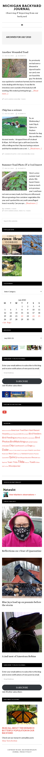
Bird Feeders (35, 433)
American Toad (17, 430)
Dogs (32, 154)
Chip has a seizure (12, 110)
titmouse (27, 462)
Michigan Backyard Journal (22, 7)
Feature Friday (13, 450)
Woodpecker (15, 466)
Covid (25, 446)
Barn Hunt (28, 430)
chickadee (5, 446)
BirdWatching (17, 441)
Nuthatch (24, 454)
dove (34, 446)
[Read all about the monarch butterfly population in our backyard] (22, 714)
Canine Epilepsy (11, 154)
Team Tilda (12, 462)
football (19, 450)
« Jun (4, 322)
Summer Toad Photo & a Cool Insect (22, 164)
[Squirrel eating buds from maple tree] (32, 245)
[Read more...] (36, 148)
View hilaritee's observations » (22, 495)
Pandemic (31, 454)
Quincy (13, 457)
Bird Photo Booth (21, 438)
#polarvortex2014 (6, 430)
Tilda (21, 461)
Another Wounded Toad (15, 52)
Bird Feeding (8, 437)
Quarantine (5, 457)
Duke (5, 449)
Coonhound (19, 445)
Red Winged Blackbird (24, 457)
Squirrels (4, 462)
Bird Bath (26, 434)
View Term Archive (9, 741)
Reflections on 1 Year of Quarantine (21, 550)
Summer (8, 208)
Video (38, 462)
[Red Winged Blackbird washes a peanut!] (12, 266)
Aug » (9, 322)
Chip (19, 154)
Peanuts (36, 454)
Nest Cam (12, 453)
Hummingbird (24, 450)
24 (33, 316)
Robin (38, 457)
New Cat (19, 453)
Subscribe (22, 381)
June (35, 450)
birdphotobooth (31, 438)
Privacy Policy (26, 752)
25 (39, 316)
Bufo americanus (11, 99)
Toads (23, 99)
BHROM (20, 434)
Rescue (34, 457)
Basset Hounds (13, 434)
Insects (22, 211)
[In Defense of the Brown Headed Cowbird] (12, 245)
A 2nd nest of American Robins (19, 656)
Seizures (24, 154)
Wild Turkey (5, 466)
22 (22, 316)
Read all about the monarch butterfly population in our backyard (18, 730)
